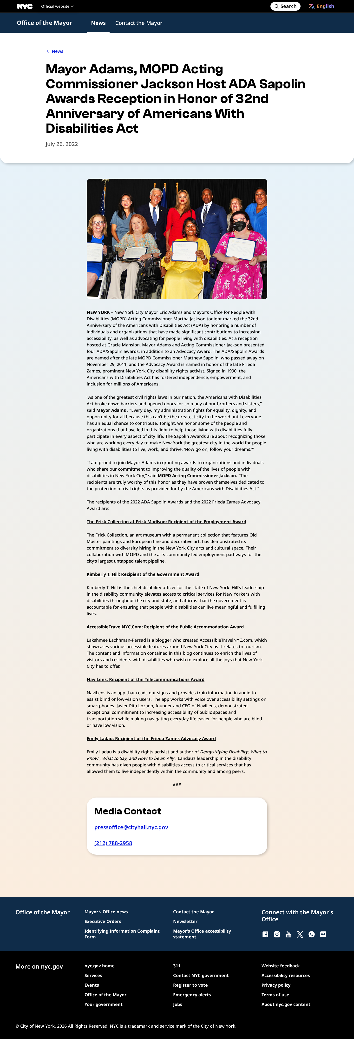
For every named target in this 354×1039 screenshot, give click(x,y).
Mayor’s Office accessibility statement (202, 934)
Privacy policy (276, 985)
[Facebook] (265, 934)
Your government (104, 1004)
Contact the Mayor (138, 22)
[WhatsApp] (311, 934)
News (98, 22)
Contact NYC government (201, 975)
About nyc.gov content (286, 1004)
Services (93, 975)
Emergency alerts (192, 995)
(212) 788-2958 (113, 842)
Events (92, 985)
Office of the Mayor (44, 23)
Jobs (177, 1004)
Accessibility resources (286, 975)
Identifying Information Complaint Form (122, 934)
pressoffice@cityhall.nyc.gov (131, 827)
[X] (300, 934)
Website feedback (281, 966)
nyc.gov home (100, 966)
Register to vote (190, 985)
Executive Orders (103, 921)
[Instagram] (277, 934)
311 (176, 966)
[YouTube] (288, 934)
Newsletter (185, 921)
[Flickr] (323, 934)
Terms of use (275, 995)
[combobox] (321, 6)
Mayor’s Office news (106, 912)
